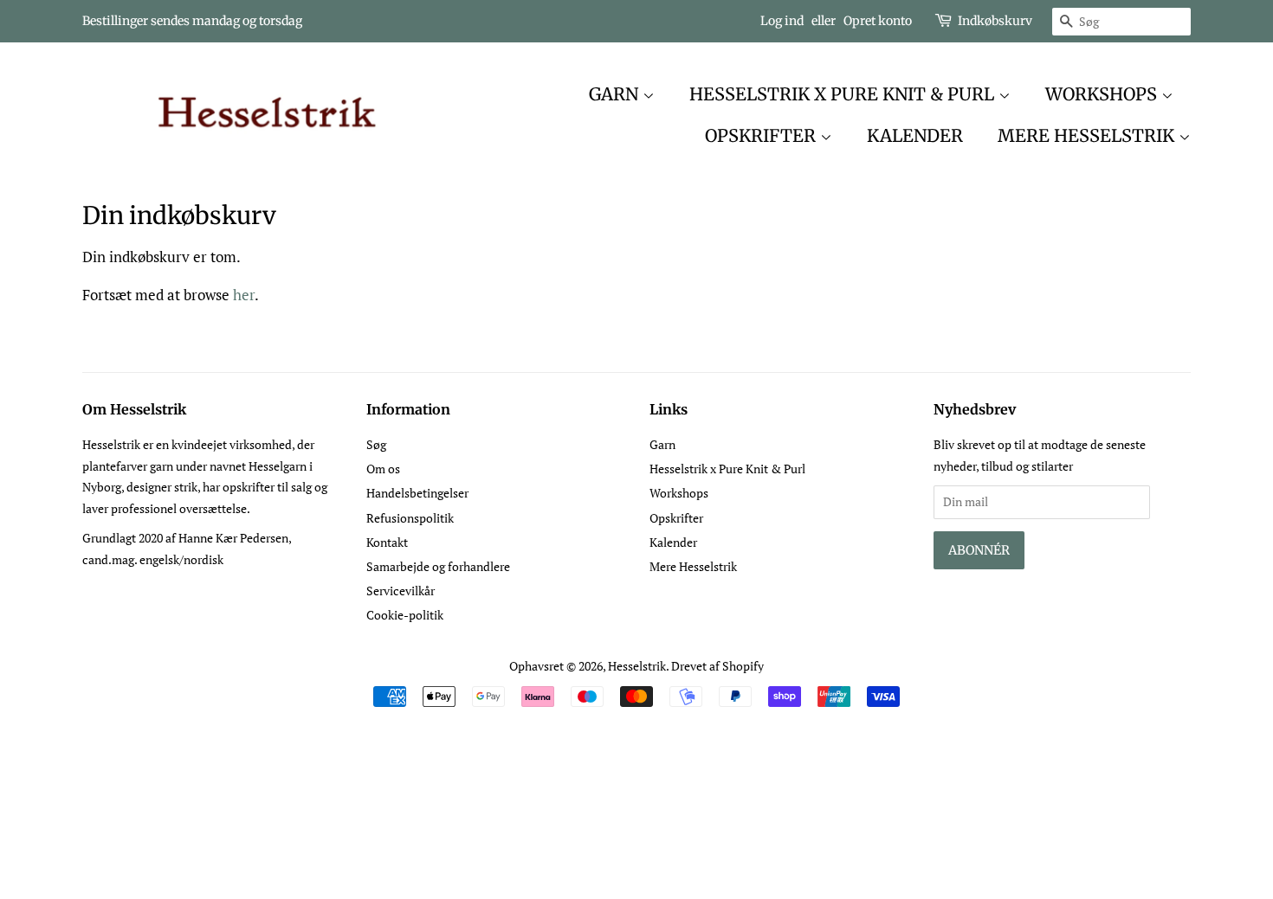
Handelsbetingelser (417, 493)
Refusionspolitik (410, 518)
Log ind (782, 21)
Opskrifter (762, 135)
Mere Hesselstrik (1088, 135)
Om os (383, 468)
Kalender (915, 135)
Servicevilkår (400, 590)
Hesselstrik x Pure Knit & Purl (843, 94)
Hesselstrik (637, 666)
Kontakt (387, 542)
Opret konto (877, 21)
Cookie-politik (404, 615)
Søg (376, 444)
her (244, 295)
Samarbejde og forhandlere (438, 566)
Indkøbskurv (995, 21)
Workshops (1103, 94)
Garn (616, 94)
